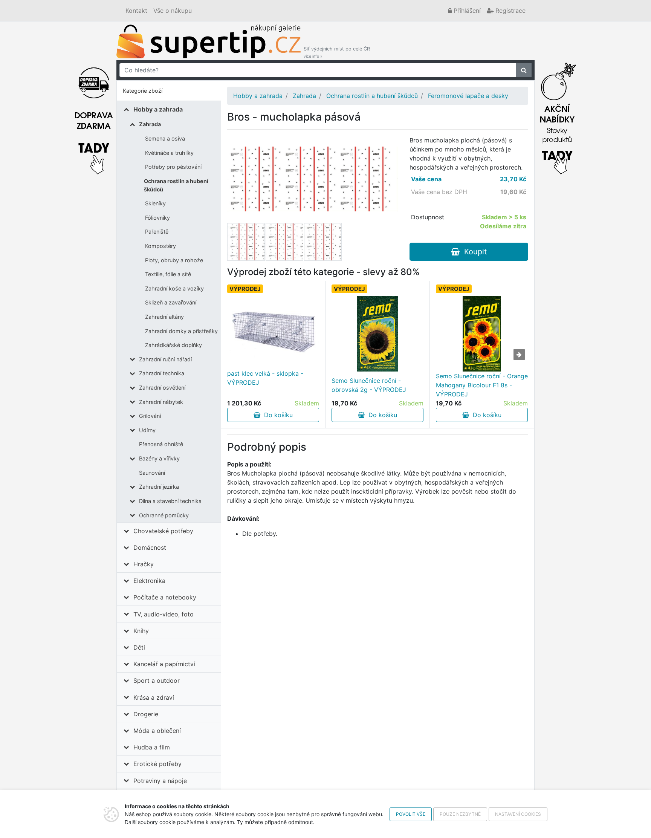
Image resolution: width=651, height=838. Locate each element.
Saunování (152, 472)
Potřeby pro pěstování (173, 167)
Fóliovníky (157, 217)
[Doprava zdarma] (93, 116)
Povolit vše (410, 814)
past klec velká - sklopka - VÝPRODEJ (265, 378)
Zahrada (150, 124)
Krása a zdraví (153, 697)
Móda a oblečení (157, 730)
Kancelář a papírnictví (164, 664)
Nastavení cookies (518, 814)
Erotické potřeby (157, 764)
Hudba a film (151, 747)
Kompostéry (160, 246)
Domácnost (149, 547)
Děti (139, 647)
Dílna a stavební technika (170, 501)
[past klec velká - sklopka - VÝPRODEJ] (273, 327)
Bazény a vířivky (159, 458)
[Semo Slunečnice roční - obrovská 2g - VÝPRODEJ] (377, 334)
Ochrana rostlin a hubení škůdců (176, 185)
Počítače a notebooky (164, 597)
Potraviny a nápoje (160, 780)
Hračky (143, 564)
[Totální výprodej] (557, 116)
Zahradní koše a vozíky (174, 288)
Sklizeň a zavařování (170, 302)
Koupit (473, 251)
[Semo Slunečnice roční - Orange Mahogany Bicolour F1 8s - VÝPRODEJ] (482, 334)
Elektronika (149, 580)
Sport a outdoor (156, 680)
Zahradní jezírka (159, 486)
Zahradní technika (161, 373)
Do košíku (276, 415)
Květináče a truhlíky (169, 153)
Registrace (510, 10)
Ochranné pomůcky (164, 515)
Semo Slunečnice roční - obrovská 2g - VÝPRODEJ (369, 385)
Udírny (147, 430)
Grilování (150, 416)
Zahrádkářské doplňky (173, 345)
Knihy (141, 631)
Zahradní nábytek (161, 402)
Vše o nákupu (172, 10)
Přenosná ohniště (161, 444)
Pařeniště (156, 231)
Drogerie (145, 714)
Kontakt (136, 10)
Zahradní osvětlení (162, 387)
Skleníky (155, 203)
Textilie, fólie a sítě (168, 274)
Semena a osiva (165, 138)
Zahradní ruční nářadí (165, 359)
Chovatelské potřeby (163, 531)
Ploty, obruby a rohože (174, 260)
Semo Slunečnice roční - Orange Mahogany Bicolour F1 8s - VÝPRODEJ (482, 385)
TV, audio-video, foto (163, 614)
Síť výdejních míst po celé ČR (337, 52)
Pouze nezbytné (460, 814)
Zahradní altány (164, 316)
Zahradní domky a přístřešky (181, 331)
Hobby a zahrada (158, 109)
